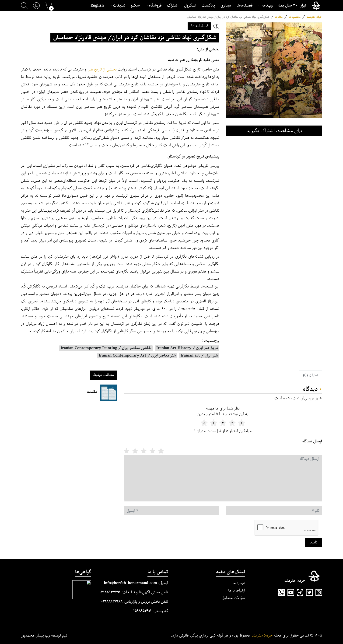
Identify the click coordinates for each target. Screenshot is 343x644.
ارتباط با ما (236, 590)
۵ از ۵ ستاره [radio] (126, 451)
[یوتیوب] (290, 592)
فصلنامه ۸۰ (199, 26)
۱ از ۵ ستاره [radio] (161, 451)
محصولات (295, 16)
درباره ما (239, 583)
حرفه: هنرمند (314, 16)
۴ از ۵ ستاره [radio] (135, 451)
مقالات (279, 16)
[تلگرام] (300, 592)
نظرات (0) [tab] (310, 375)
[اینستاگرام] (318, 592)
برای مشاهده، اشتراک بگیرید (274, 131)
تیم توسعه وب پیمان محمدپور (44, 635)
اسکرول (190, 5)
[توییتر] (309, 592)
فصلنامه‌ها (244, 5)
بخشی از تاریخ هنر (102, 69)
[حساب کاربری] (36, 5)
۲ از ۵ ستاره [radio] (152, 451)
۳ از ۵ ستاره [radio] (144, 451)
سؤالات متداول (233, 598)
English (97, 5)
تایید (313, 542)
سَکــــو (135, 5)
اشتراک (172, 5)
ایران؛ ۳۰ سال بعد (292, 5)
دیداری (225, 5)
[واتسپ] (281, 592)
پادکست (208, 5)
